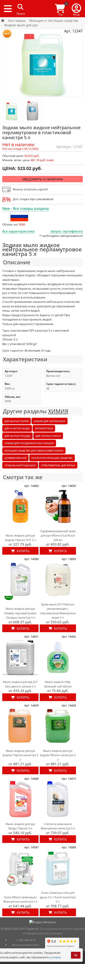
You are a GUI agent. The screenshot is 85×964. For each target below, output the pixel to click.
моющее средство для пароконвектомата (34, 450)
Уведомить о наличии (42, 179)
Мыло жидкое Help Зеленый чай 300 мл (58, 684)
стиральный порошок (20, 465)
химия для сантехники (49, 421)
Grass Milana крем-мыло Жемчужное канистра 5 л (20, 899)
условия (55, 957)
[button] (76, 8)
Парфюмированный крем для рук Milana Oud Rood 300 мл (57, 535)
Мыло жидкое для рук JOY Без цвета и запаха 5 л (20, 684)
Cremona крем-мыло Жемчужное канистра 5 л (58, 826)
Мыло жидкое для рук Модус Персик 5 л (20, 826)
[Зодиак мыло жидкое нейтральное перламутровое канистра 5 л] (11, 110)
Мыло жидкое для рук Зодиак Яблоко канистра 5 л (58, 755)
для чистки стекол (48, 436)
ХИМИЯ (58, 411)
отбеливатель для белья (58, 465)
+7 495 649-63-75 (26, 940)
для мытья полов (17, 421)
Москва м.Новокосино (25, 945)
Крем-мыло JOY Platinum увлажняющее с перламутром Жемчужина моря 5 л (58, 611)
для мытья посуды (17, 436)
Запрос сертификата (66, 231)
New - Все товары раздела (25, 208)
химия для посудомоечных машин (29, 443)
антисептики (44, 428)
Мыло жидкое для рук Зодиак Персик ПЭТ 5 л (20, 537)
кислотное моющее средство (52, 458)
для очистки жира (17, 428)
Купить (22, 551)
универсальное (15, 458)
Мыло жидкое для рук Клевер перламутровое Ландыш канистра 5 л (20, 613)
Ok (76, 955)
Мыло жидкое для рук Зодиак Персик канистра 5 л (20, 755)
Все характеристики (18, 231)
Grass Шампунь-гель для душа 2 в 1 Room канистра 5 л (58, 897)
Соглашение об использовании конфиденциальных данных (54, 931)
